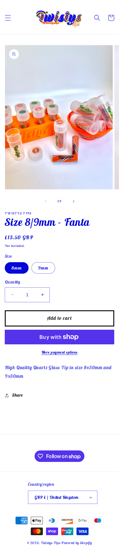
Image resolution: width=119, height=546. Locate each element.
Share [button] (17, 395)
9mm (43, 268)
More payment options (60, 352)
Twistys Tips (50, 543)
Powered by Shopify (76, 543)
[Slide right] (74, 201)
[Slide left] (46, 201)
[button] (8, 18)
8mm (16, 268)
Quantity (12, 282)
